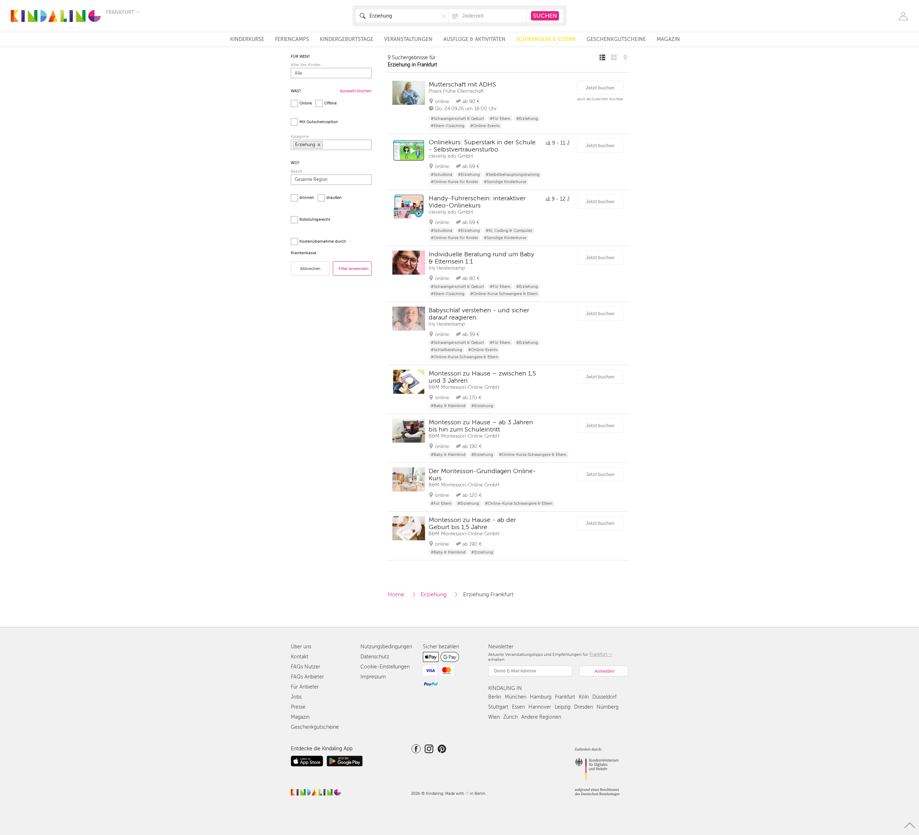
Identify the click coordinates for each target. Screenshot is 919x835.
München (515, 697)
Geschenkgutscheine (616, 39)
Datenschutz (374, 656)
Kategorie (300, 137)
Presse (298, 707)
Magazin (668, 39)
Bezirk (296, 171)
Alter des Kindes (306, 65)
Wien (494, 717)
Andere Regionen (541, 717)
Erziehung (434, 594)
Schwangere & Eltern (546, 39)
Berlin (494, 697)
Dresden (583, 707)
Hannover (539, 707)
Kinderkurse (247, 39)
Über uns (301, 646)
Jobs (296, 697)
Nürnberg (608, 707)
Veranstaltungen (408, 39)
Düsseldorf (604, 697)
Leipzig (562, 707)
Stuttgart (498, 707)
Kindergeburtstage (346, 39)
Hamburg (540, 697)
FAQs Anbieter (307, 677)
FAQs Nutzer (305, 667)
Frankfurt (565, 697)
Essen (518, 707)
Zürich (510, 717)
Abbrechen (310, 268)
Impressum (373, 677)
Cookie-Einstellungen (385, 667)
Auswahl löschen (356, 91)
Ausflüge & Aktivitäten (474, 39)
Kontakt (299, 656)
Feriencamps (292, 39)
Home (396, 594)
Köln (584, 697)
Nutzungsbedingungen (386, 646)
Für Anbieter (305, 687)
